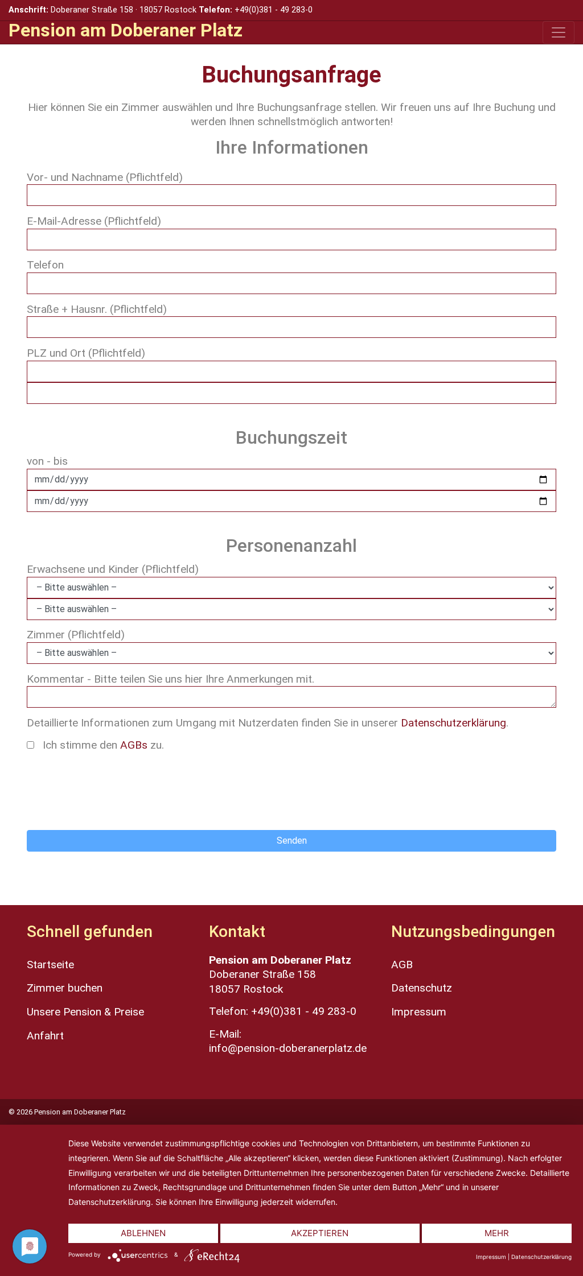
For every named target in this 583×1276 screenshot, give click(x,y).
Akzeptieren (319, 1233)
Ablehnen (143, 1233)
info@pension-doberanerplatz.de (288, 1048)
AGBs (133, 744)
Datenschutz (421, 987)
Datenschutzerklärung (453, 722)
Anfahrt (45, 1035)
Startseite (50, 964)
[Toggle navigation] (558, 32)
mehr (497, 1233)
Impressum (418, 1011)
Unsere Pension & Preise (85, 1011)
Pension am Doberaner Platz (126, 30)
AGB (402, 964)
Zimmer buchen (64, 987)
